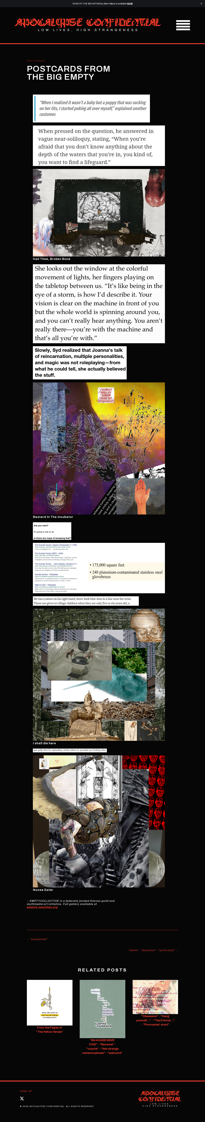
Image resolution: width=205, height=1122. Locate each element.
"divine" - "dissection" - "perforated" (153, 950)
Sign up (26, 1091)
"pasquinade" (37, 939)
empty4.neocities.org (42, 907)
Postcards (36, 61)
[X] (22, 1099)
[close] (201, 3)
